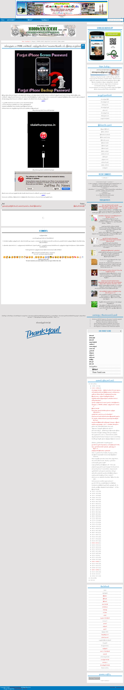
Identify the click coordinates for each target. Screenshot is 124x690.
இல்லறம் (105, 598)
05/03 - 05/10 (95, 543)
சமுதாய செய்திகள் (105, 618)
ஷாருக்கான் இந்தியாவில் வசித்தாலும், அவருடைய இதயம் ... (106, 422)
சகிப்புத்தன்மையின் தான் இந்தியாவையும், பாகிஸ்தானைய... (106, 392)
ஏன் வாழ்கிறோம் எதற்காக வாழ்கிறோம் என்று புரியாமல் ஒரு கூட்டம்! (110, 292)
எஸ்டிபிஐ (105, 609)
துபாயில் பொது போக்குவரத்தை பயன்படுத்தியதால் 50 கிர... (106, 444)
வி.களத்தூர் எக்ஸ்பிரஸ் (15, 687)
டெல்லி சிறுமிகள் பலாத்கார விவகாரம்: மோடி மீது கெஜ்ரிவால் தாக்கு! (110, 270)
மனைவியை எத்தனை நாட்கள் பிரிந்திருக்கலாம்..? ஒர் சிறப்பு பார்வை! (110, 216)
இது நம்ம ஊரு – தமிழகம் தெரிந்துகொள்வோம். (103, 396)
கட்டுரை (105, 612)
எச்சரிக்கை (105, 607)
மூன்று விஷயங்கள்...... (97, 400)
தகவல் (105, 623)
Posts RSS (112, 687)
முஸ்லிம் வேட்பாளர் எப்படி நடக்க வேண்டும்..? (102, 414)
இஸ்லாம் (30, 20)
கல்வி (105, 615)
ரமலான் (105, 654)
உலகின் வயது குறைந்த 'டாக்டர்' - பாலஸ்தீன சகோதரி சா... (105, 424)
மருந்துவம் (104, 648)
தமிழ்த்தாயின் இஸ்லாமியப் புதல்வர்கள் (110, 250)
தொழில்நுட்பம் (45, 20)
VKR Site (25, 688)
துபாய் (104, 629)
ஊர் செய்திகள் (10, 20)
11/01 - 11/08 (95, 388)
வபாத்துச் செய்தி (105, 659)
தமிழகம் (105, 626)
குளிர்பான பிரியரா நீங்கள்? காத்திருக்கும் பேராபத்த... (104, 394)
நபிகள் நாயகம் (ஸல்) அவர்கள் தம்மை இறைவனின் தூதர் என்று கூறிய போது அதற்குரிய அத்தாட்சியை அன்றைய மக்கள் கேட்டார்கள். (110, 282)
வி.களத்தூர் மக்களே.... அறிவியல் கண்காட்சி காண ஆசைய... (106, 390)
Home (2, 20)
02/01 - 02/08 (95, 569)
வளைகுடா (104, 662)
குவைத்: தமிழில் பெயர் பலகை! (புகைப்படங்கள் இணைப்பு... (106, 402)
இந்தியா (105, 596)
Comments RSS (120, 687)
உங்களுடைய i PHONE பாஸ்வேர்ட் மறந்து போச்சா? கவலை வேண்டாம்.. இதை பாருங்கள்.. (43, 46)
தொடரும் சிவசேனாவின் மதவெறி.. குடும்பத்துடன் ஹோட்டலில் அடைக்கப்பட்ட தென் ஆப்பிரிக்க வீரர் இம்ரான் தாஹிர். (110, 206)
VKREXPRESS (18, 688)
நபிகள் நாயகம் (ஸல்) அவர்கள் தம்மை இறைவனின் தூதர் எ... (106, 416)
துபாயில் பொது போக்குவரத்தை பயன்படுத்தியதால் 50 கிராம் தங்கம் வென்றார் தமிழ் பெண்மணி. (110, 240)
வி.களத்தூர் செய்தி (105, 665)
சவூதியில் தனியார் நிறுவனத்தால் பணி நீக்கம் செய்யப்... (105, 398)
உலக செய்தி (105, 604)
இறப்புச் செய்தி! (95, 408)
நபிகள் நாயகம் (104, 637)
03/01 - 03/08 (95, 561)
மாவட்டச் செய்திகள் (105, 651)
